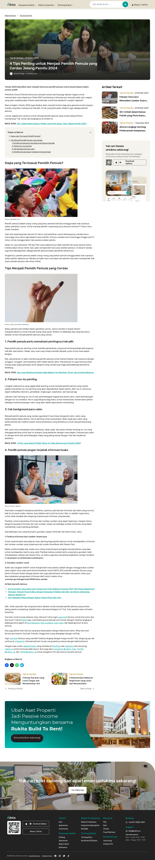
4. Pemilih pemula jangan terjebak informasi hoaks (31, 152)
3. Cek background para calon (23, 149)
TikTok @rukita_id (28, 652)
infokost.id (19, 641)
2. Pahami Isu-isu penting (22, 146)
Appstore (69, 646)
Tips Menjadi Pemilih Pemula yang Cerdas (27, 140)
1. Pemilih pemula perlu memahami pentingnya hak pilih (33, 143)
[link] (129, 162)
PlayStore (56, 646)
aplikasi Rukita (29, 646)
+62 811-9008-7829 (136, 822)
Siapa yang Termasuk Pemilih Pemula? (26, 136)
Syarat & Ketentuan (34, 856)
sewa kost (62, 617)
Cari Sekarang (77, 790)
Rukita (24, 620)
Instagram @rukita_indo (65, 649)
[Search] (125, 4)
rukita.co (9, 649)
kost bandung (33, 623)
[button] (140, 5)
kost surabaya (47, 623)
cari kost (14, 638)
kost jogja (58, 623)
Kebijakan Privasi (47, 856)
